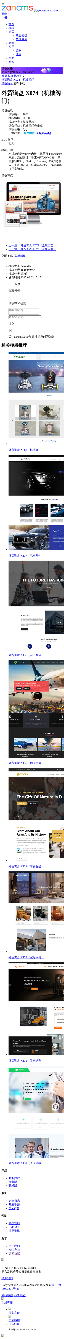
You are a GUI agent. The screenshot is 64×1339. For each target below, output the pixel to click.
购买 (11, 31)
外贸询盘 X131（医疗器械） (26, 1163)
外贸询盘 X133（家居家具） (26, 957)
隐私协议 (14, 1253)
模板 (11, 27)
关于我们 (14, 1246)
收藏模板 (14, 290)
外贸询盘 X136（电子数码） (26, 655)
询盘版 (13, 1181)
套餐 (11, 42)
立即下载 (19, 83)
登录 (4, 13)
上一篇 (32, 245)
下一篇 (32, 249)
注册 (4, 17)
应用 (11, 46)
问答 (11, 61)
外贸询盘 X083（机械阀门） (26, 449)
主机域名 (21, 39)
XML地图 (20, 1295)
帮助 (11, 58)
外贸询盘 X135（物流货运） (26, 762)
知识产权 (14, 1249)
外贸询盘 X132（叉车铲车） (26, 1060)
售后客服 (14, 1320)
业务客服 (14, 1312)
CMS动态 (14, 1227)
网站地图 (7, 1295)
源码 (18, 50)
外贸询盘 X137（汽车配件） (26, 555)
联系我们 (7, 1278)
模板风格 (13, 75)
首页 (11, 24)
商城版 (13, 1185)
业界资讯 (14, 1230)
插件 (18, 54)
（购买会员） (44, 133)
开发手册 (14, 1204)
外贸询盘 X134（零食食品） (26, 866)
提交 (11, 323)
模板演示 (7, 83)
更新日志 (14, 1200)
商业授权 (21, 35)
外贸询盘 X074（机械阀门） (19, 79)
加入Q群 (14, 1208)
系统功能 (14, 1223)
